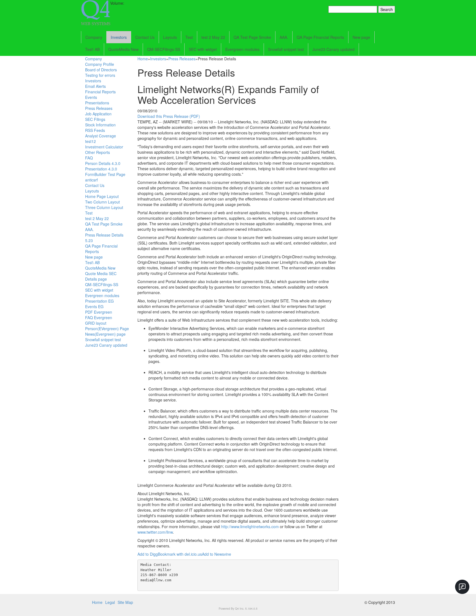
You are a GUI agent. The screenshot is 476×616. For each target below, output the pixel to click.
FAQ (89, 158)
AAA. (284, 37)
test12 (90, 141)
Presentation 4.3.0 (101, 169)
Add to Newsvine (216, 554)
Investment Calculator (104, 147)
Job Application (98, 113)
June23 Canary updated (333, 49)
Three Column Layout (104, 207)
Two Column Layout (102, 202)
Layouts (170, 37)
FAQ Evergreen (98, 317)
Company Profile (99, 64)
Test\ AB (92, 49)
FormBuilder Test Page (105, 174)
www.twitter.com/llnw (155, 532)
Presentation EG (99, 301)
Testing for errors (100, 75)
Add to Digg (147, 554)
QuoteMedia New (123, 49)
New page (361, 37)
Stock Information (100, 124)
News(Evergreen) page (105, 334)
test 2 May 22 (213, 37)
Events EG (94, 306)
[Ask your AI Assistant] (462, 587)
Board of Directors (101, 69)
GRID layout (95, 323)
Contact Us (145, 37)
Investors (119, 37)
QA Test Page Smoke (252, 37)
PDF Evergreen (98, 312)
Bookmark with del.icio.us (180, 554)
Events (91, 97)
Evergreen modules (242, 49)
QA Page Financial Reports (320, 37)
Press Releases (98, 108)
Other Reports (97, 152)
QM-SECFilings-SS (163, 49)
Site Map (125, 602)
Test (189, 37)
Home (142, 58)
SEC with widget (203, 49)
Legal (110, 602)
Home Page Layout (102, 196)
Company (93, 37)
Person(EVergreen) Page (107, 328)
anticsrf (91, 180)
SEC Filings (95, 119)
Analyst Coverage (100, 136)
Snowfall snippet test (286, 49)
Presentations (97, 102)
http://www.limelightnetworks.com (250, 526)
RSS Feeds (95, 130)
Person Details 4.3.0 (102, 163)
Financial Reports (100, 91)
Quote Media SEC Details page (101, 276)
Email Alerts (95, 86)
